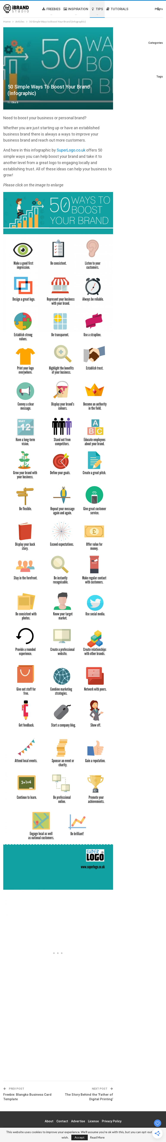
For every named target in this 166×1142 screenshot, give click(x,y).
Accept (80, 1137)
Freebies (53, 9)
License (93, 1121)
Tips (99, 9)
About (49, 1121)
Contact (62, 1121)
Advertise (78, 1121)
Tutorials (119, 9)
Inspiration (78, 9)
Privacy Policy (111, 1121)
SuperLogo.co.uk (71, 150)
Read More (97, 1137)
